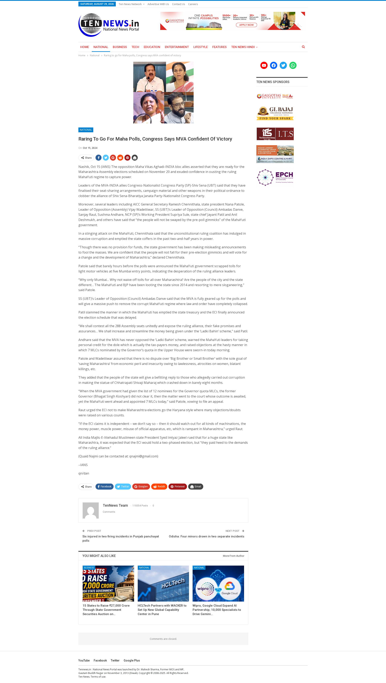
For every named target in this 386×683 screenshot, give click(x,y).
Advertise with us (158, 4)
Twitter (115, 660)
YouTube (84, 660)
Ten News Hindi (243, 47)
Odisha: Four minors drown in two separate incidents (206, 536)
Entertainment (177, 47)
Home (84, 47)
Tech (135, 47)
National (100, 47)
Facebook (100, 660)
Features (219, 47)
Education (152, 47)
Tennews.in (84, 669)
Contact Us (178, 4)
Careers (193, 4)
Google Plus (132, 660)
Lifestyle (200, 47)
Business (120, 47)
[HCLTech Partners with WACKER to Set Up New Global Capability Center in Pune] (163, 584)
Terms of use (98, 676)
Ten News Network (130, 4)
